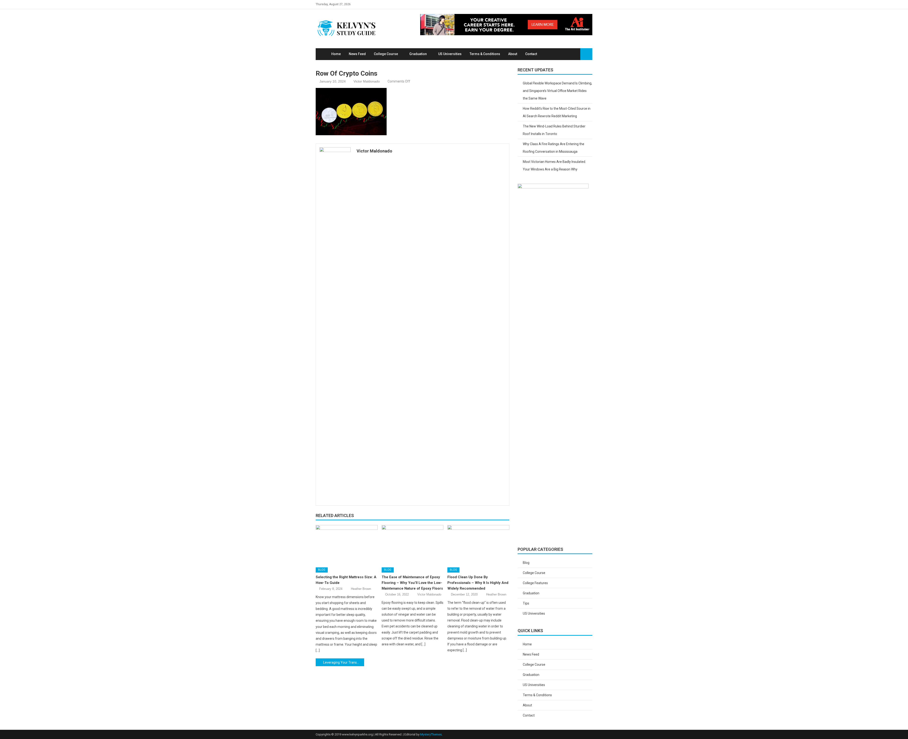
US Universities (450, 54)
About (512, 54)
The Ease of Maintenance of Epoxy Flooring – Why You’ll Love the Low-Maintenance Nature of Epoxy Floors (412, 583)
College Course (386, 54)
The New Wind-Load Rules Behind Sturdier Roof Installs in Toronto (554, 130)
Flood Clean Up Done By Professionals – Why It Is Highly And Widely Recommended (477, 583)
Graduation (418, 54)
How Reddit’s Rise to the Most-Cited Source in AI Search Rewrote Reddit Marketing (556, 112)
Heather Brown (361, 589)
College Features (535, 583)
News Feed (357, 54)
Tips (526, 603)
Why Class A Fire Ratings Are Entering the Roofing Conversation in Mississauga (553, 147)
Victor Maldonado (367, 81)
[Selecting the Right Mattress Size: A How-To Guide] (347, 544)
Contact (531, 54)
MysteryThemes (431, 734)
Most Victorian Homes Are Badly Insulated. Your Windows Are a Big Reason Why (554, 165)
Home (336, 54)
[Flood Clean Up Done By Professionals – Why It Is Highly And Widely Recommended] (478, 544)
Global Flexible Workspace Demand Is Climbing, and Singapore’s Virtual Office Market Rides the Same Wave (557, 90)
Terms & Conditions (485, 54)
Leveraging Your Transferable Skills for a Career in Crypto (343, 662)
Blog (321, 569)
